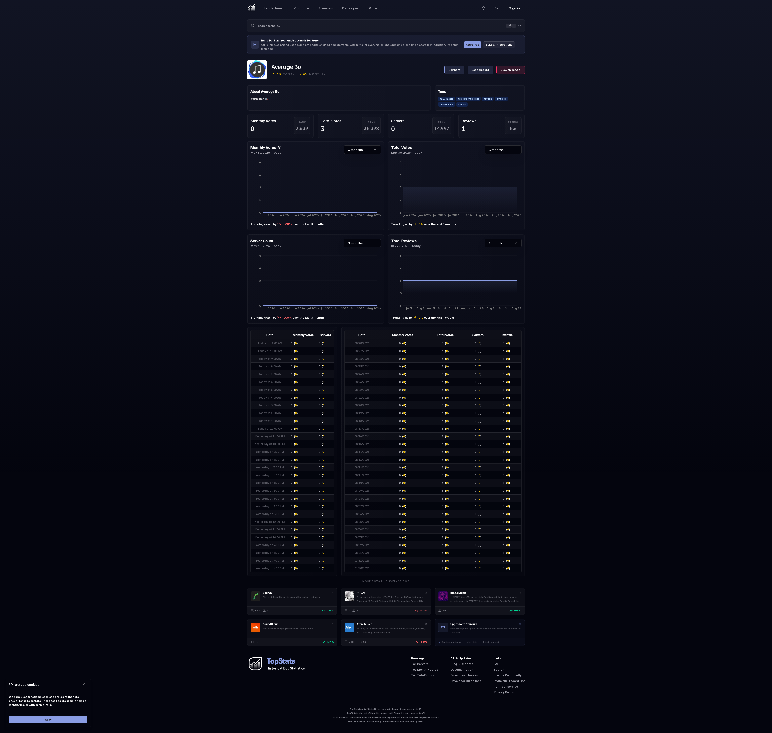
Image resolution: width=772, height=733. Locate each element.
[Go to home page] (251, 8)
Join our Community (508, 675)
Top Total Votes (422, 675)
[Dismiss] (520, 39)
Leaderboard (274, 8)
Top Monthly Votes (424, 669)
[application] (315, 188)
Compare (301, 8)
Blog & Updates (462, 664)
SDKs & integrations (499, 44)
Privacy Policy (504, 692)
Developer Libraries (465, 675)
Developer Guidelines (466, 681)
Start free (472, 44)
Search (499, 669)
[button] (386, 26)
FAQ (496, 664)
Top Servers (419, 664)
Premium (325, 8)
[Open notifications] (483, 8)
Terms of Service (506, 686)
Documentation (462, 669)
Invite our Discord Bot (509, 681)
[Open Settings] (496, 8)
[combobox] (391, 26)
